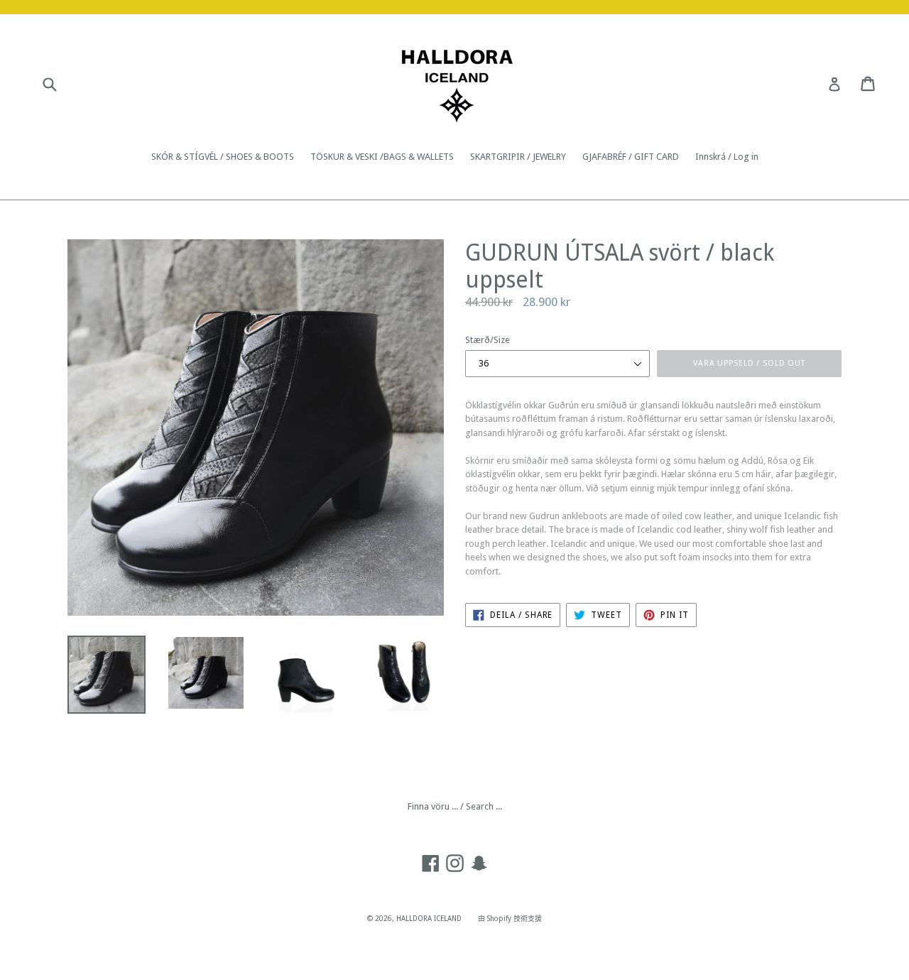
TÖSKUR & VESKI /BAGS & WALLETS (382, 156)
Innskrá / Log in (726, 156)
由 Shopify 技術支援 (510, 918)
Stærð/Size (487, 339)
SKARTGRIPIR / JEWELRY (518, 156)
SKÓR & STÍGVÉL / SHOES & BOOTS (222, 156)
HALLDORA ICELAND (429, 918)
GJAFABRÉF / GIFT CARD (630, 156)
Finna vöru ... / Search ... (455, 806)
